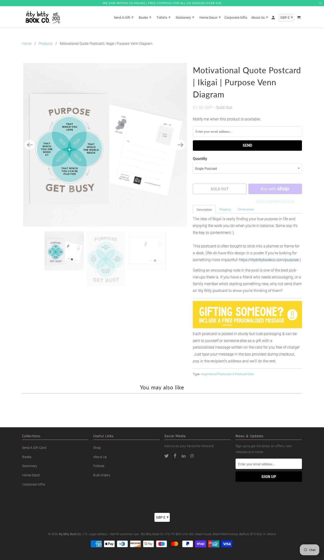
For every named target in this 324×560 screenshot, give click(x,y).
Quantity (200, 158)
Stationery (29, 466)
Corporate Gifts (33, 484)
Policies (98, 466)
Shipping (225, 209)
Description (204, 209)
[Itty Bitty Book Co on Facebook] (175, 455)
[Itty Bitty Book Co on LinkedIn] (184, 455)
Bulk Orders (101, 475)
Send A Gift (124, 17)
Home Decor (31, 475)
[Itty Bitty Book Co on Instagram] (192, 455)
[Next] (180, 145)
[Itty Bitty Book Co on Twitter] (167, 455)
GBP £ (162, 516)
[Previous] (29, 145)
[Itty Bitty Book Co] (42, 17)
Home (27, 43)
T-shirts (164, 17)
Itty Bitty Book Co (70, 534)
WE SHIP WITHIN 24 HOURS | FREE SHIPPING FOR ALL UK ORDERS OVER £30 (162, 3)
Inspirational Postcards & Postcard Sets (227, 374)
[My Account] (274, 18)
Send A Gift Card (34, 448)
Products (46, 43)
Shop (97, 448)
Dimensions (246, 209)
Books (26, 457)
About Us (100, 457)
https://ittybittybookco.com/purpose (269, 260)
